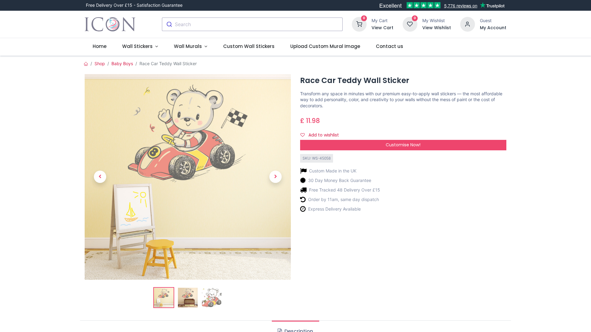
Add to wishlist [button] (323, 135)
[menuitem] (99, 46)
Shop (99, 63)
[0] (359, 23)
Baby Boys (122, 63)
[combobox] (252, 24)
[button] (100, 177)
